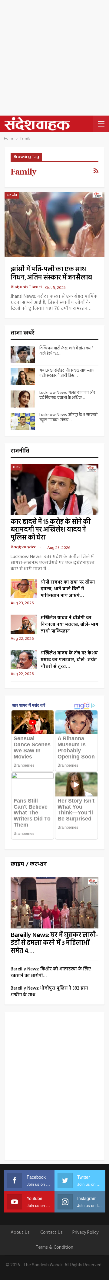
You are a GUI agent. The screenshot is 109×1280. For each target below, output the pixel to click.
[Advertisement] (54, 58)
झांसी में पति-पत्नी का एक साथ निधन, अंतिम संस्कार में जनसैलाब (51, 273)
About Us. (21, 1232)
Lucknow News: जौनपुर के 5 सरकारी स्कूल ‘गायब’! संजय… (68, 417)
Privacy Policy (85, 1232)
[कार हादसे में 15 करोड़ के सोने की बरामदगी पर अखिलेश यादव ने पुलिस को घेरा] (54, 489)
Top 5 (16, 467)
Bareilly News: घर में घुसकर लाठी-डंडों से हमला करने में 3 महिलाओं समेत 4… (54, 943)
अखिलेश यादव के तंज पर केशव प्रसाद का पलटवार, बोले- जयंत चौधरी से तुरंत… (69, 660)
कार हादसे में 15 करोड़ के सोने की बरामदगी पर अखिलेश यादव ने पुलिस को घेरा (51, 530)
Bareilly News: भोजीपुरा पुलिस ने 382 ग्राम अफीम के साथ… (49, 992)
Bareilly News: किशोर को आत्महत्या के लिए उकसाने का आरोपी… (51, 973)
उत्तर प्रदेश (12, 195)
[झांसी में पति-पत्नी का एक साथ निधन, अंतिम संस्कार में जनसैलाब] (54, 224)
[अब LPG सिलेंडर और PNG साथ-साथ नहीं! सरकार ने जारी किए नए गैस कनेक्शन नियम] (23, 376)
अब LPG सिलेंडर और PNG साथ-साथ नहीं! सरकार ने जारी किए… (66, 373)
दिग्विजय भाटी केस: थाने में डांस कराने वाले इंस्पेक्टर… (66, 351)
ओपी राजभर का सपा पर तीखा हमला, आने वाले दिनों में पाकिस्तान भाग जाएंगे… (68, 589)
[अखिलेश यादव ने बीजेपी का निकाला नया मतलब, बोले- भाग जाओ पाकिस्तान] (24, 624)
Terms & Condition (54, 1247)
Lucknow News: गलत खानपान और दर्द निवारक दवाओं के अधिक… (67, 395)
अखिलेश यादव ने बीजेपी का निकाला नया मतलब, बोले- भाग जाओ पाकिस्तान (69, 624)
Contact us (51, 1232)
